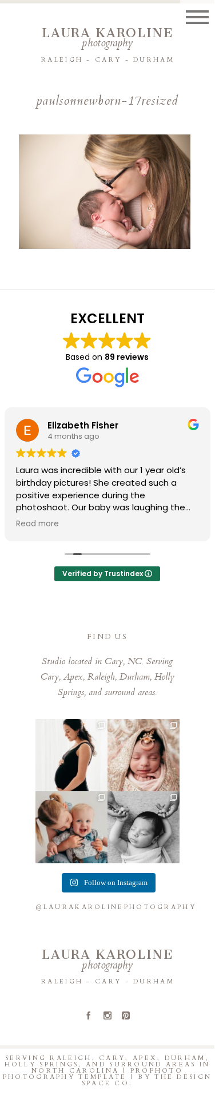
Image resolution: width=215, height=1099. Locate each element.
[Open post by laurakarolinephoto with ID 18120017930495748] (71, 755)
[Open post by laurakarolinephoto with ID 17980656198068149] (144, 755)
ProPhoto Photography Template (93, 1073)
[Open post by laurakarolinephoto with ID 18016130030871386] (71, 827)
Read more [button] (37, 524)
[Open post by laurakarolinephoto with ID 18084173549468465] (144, 827)
